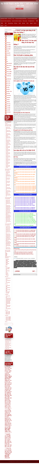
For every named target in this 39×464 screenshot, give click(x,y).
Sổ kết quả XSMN (8, 46)
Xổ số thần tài (7, 67)
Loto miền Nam (7, 101)
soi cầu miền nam (29, 265)
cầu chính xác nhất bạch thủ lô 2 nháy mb (8, 141)
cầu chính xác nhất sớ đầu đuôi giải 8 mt (8, 212)
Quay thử (2, 25)
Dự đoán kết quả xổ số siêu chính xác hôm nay (8, 432)
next (34, 271)
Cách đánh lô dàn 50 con (8, 400)
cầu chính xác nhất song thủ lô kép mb (8, 191)
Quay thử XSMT (7, 109)
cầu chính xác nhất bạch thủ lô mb (8, 137)
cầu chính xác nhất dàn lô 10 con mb (8, 160)
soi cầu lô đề (24, 265)
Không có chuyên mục (8, 436)
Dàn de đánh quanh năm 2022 (8, 417)
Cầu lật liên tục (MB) (8, 71)
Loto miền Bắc (7, 99)
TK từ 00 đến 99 (7, 97)
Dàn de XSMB (8, 414)
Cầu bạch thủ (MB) (8, 69)
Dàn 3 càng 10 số (8, 404)
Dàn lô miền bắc (7, 422)
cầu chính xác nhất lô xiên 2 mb (8, 179)
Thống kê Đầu (7, 87)
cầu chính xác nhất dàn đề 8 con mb (8, 153)
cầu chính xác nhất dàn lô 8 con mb (8, 172)
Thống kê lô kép (7, 85)
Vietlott (20, 23)
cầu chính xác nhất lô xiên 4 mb (8, 185)
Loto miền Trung (7, 103)
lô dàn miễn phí (8, 440)
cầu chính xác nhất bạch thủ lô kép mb (8, 134)
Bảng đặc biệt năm (8, 393)
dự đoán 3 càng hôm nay (23, 260)
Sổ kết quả (15, 23)
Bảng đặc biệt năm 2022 (8, 396)
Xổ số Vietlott (8, 267)
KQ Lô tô (35, 23)
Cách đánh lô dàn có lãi (8, 403)
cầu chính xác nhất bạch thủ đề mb (8, 131)
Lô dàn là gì (7, 439)
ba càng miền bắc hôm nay (8, 378)
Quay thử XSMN (7, 107)
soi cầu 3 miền (33, 263)
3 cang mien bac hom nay (8, 368)
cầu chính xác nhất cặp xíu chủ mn (8, 231)
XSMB (37, 20)
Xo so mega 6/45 (7, 53)
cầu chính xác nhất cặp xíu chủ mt (8, 203)
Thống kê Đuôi (7, 89)
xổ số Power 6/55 (7, 55)
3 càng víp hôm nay (7, 374)
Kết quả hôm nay (10, 23)
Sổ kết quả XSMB (8, 44)
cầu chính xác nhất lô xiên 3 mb (8, 182)
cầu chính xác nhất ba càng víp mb (8, 128)
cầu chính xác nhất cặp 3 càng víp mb (8, 144)
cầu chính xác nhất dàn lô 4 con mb (8, 163)
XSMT (6, 23)
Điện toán (23, 23)
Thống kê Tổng (7, 93)
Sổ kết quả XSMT (7, 48)
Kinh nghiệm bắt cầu (31, 20)
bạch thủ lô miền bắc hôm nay (8, 388)
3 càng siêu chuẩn (8, 372)
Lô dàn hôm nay (8, 438)
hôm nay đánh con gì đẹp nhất (27, 262)
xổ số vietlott (7, 50)
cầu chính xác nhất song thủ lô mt (8, 221)
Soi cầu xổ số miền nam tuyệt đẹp (16, 20)
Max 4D (6, 59)
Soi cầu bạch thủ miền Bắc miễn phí (8, 445)
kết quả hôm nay (7, 42)
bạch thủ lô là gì (8, 384)
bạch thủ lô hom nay (8, 381)
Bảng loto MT (8, 313)
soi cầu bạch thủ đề (23, 264)
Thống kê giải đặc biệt (8, 452)
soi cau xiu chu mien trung (28, 266)
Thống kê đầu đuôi (8, 78)
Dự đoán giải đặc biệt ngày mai (7, 429)
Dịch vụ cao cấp (25, 20)
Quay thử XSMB (7, 105)
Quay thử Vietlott (7, 112)
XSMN (2, 23)
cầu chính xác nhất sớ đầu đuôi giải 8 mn (8, 239)
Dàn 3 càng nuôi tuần (8, 407)
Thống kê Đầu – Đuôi (8, 91)
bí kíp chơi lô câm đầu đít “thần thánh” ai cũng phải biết (23, 251)
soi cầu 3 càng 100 (27, 263)
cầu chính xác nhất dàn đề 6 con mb (8, 150)
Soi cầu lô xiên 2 (6, 447)
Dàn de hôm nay (7, 413)
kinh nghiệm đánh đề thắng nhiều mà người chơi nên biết (23, 254)
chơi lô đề (17, 260)
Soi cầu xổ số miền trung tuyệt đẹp (6, 20)
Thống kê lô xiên (7, 83)
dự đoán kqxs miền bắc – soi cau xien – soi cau (7, 18)
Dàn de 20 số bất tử (8, 410)
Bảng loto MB (8, 311)
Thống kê (31, 23)
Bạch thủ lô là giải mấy (8, 383)
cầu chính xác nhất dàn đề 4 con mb (8, 147)
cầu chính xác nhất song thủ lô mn (8, 245)
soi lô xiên (15, 267)
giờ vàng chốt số (20, 262)
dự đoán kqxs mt (21, 261)
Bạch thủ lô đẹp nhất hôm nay (8, 390)
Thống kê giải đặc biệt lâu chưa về (7, 456)
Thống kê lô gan (7, 81)
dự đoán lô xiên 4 (26, 261)
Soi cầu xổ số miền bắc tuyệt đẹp (32, 18)
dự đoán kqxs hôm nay (30, 260)
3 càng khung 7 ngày (8, 370)
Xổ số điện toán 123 (8, 65)
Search (6, 31)
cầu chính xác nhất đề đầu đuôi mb (8, 175)
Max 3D (6, 57)
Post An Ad (19, 8)
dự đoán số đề (32, 261)
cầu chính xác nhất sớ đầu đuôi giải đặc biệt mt (8, 216)
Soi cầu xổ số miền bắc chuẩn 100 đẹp (20, 18)
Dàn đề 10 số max (8, 426)
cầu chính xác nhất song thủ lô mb (8, 194)
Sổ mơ (6, 25)
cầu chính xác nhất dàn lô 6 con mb (8, 166)
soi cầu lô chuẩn (19, 265)
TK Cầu (27, 23)
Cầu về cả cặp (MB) (8, 73)
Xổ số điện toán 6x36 (8, 63)
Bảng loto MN (8, 312)
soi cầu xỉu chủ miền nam (20, 266)
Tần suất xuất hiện (8, 95)
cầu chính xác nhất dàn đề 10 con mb (8, 156)
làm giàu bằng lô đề (21, 263)
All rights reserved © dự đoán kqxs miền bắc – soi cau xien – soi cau (20, 461)
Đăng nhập (37, 0)
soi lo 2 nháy (34, 266)
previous (17, 271)
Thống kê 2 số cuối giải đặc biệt (8, 450)
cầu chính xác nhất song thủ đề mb (8, 188)
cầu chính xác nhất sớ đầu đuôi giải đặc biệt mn (8, 242)
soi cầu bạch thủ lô (30, 264)
